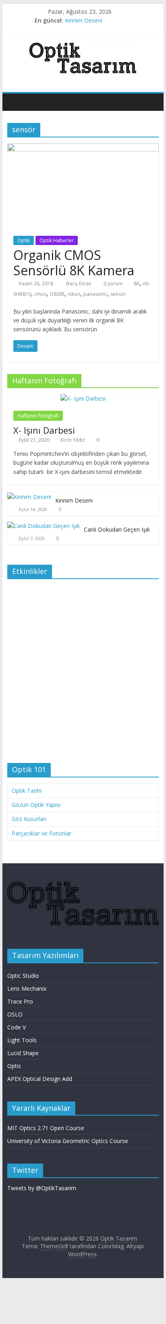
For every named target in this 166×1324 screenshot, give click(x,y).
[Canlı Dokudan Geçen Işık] (43, 526)
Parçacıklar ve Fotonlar (41, 833)
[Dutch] (131, 81)
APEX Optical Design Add (39, 1079)
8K (136, 283)
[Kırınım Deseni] (29, 497)
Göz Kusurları (29, 819)
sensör (118, 294)
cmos (40, 294)
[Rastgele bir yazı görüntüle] (151, 102)
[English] (123, 81)
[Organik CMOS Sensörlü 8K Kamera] (83, 148)
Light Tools (22, 1040)
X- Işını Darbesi (44, 430)
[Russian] (147, 81)
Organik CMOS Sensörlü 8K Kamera (73, 262)
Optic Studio (23, 975)
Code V (16, 1027)
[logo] (83, 885)
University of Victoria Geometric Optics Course (67, 1141)
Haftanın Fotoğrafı (38, 415)
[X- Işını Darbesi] (83, 398)
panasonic (95, 294)
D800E (57, 294)
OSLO (15, 1014)
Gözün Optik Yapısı (36, 805)
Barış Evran (79, 283)
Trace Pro (20, 1001)
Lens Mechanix (26, 988)
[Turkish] (155, 81)
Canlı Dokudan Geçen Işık (117, 529)
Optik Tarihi (27, 790)
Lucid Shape (23, 1053)
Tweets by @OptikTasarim (41, 1188)
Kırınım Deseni (83, 20)
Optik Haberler (56, 240)
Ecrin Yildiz (73, 439)
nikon (74, 294)
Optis (14, 1066)
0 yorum (112, 283)
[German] (139, 81)
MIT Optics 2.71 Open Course (45, 1128)
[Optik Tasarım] (15, 102)
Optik (23, 240)
